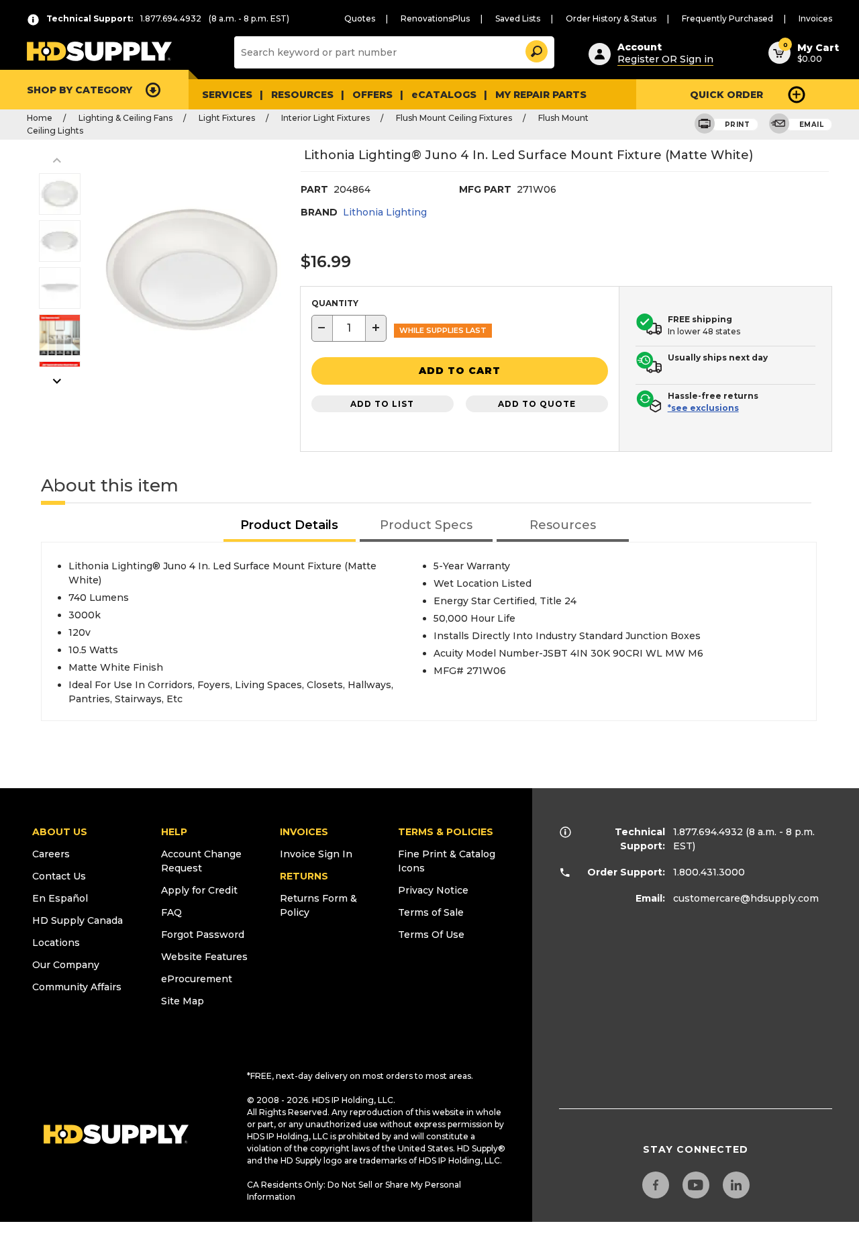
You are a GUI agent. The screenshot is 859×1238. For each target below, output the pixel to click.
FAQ (171, 912)
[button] (535, 49)
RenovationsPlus (435, 18)
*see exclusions (703, 408)
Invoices (815, 18)
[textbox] (349, 328)
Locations (56, 943)
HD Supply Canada (77, 920)
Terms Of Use (431, 934)
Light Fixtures (227, 118)
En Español (60, 898)
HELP (174, 832)
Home (39, 118)
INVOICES (304, 832)
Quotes (359, 18)
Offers (372, 95)
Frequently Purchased (727, 18)
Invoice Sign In (316, 854)
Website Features (204, 957)
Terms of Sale (431, 912)
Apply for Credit (199, 890)
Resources (302, 95)
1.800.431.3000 (709, 872)
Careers (51, 854)
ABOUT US (59, 832)
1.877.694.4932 (708, 832)
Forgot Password (202, 934)
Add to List (382, 404)
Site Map (182, 1001)
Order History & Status (611, 18)
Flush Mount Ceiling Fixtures (454, 118)
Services (227, 95)
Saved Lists (517, 18)
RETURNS (304, 876)
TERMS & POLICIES (445, 832)
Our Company (65, 965)
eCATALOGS (443, 95)
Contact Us (59, 876)
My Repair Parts (541, 95)
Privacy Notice (433, 890)
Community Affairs (76, 987)
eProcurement (196, 979)
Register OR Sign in (665, 59)
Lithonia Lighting (385, 212)
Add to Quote (537, 404)
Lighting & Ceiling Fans (125, 118)
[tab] (289, 526)
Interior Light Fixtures (325, 118)
